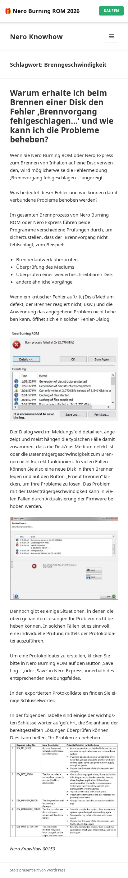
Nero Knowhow (36, 36)
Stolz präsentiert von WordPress (38, 870)
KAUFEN (111, 10)
